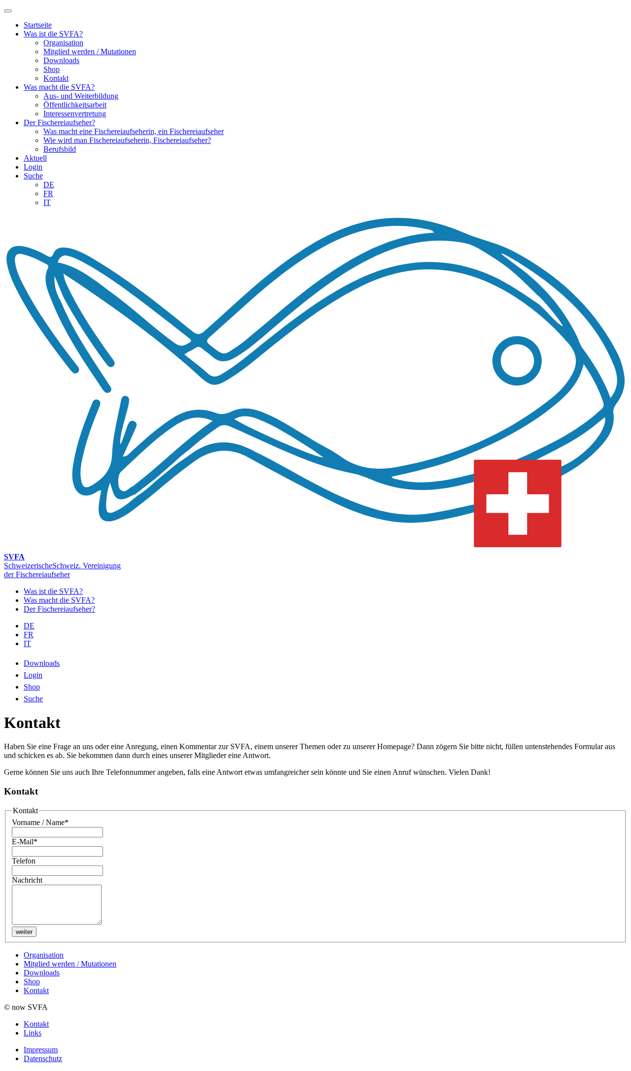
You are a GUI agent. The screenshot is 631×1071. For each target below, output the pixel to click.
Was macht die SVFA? (59, 87)
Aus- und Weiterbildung (80, 96)
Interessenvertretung (74, 113)
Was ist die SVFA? (53, 34)
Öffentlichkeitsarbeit (74, 105)
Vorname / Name (40, 822)
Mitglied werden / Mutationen (89, 51)
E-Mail (24, 841)
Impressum (41, 1049)
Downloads (61, 60)
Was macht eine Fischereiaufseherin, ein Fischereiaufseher (133, 131)
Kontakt (56, 78)
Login (33, 167)
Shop (51, 69)
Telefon (23, 861)
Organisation (63, 42)
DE (48, 184)
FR (48, 193)
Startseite (38, 25)
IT (47, 202)
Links (32, 1033)
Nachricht (27, 880)
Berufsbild (59, 149)
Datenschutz (43, 1058)
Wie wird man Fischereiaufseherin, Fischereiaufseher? (127, 140)
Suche (33, 176)
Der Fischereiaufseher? (59, 122)
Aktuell (35, 158)
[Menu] (8, 10)
